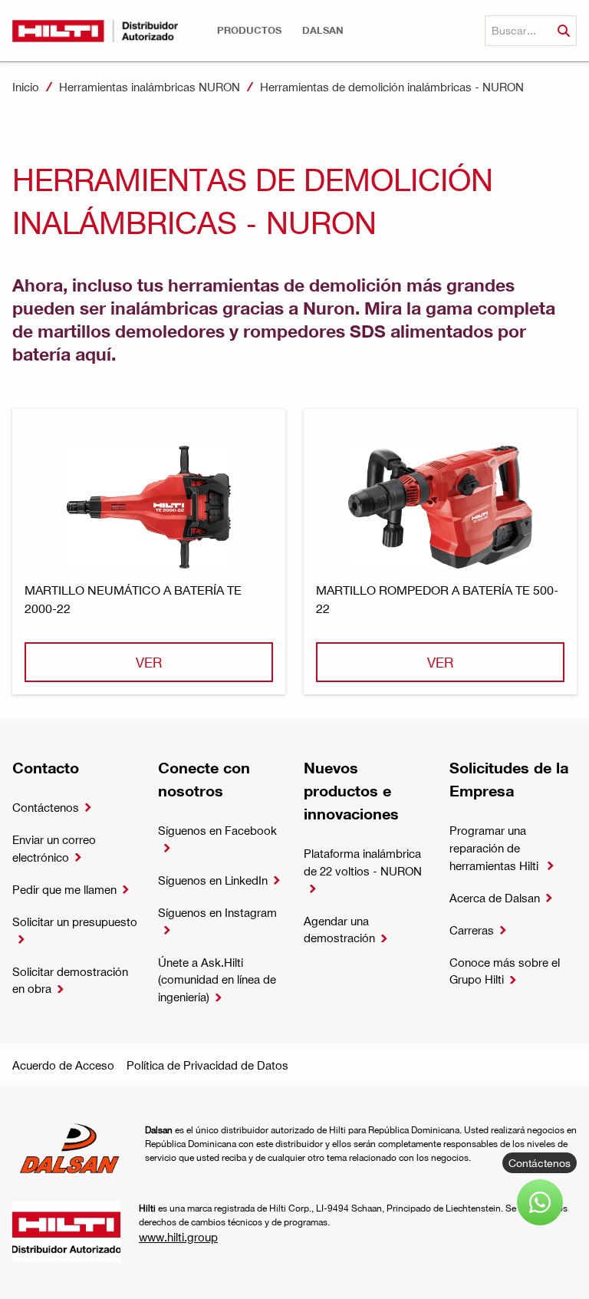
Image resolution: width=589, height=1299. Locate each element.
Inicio (25, 87)
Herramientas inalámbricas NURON (149, 87)
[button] (249, 30)
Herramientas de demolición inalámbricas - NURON (392, 87)
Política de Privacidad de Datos (207, 1065)
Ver (149, 662)
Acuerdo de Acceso (63, 1065)
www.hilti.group (178, 1237)
